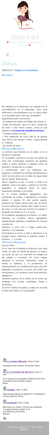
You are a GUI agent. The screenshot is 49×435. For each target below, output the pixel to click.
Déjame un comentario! (26, 70)
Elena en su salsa (24, 37)
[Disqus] (24, 323)
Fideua (9, 63)
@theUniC (24, 429)
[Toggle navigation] (7, 54)
